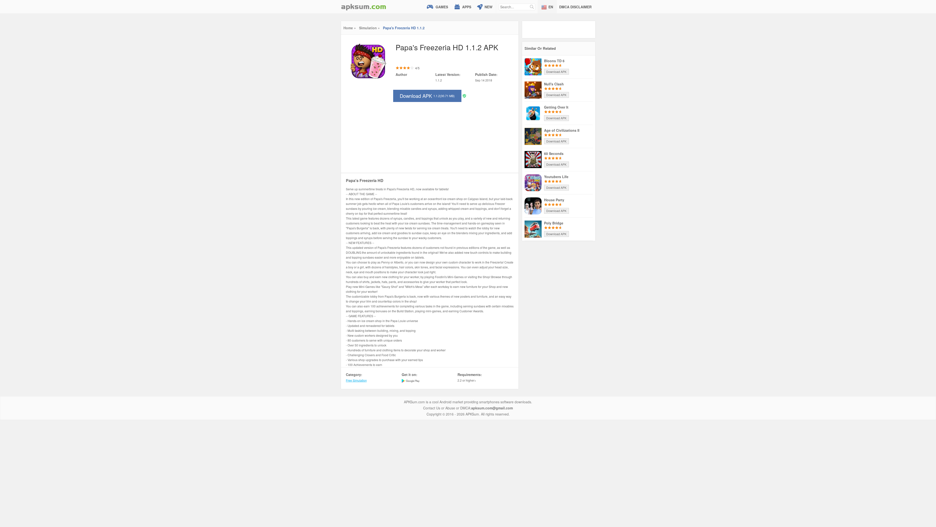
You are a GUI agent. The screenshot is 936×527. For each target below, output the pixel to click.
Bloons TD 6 (554, 60)
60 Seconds (554, 153)
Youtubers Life (556, 176)
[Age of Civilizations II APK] (533, 135)
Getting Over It (556, 107)
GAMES (442, 6)
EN (550, 6)
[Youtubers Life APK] (533, 182)
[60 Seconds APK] (533, 159)
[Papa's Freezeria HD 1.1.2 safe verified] (464, 95)
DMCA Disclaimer (575, 6)
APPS (466, 6)
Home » (349, 27)
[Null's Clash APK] (533, 89)
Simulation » (369, 27)
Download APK (427, 95)
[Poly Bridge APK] (533, 228)
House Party (554, 199)
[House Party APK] (533, 205)
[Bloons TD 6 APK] (533, 66)
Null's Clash (554, 83)
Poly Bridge (553, 223)
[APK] (363, 6)
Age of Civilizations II (561, 130)
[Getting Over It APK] (533, 112)
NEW (488, 6)
